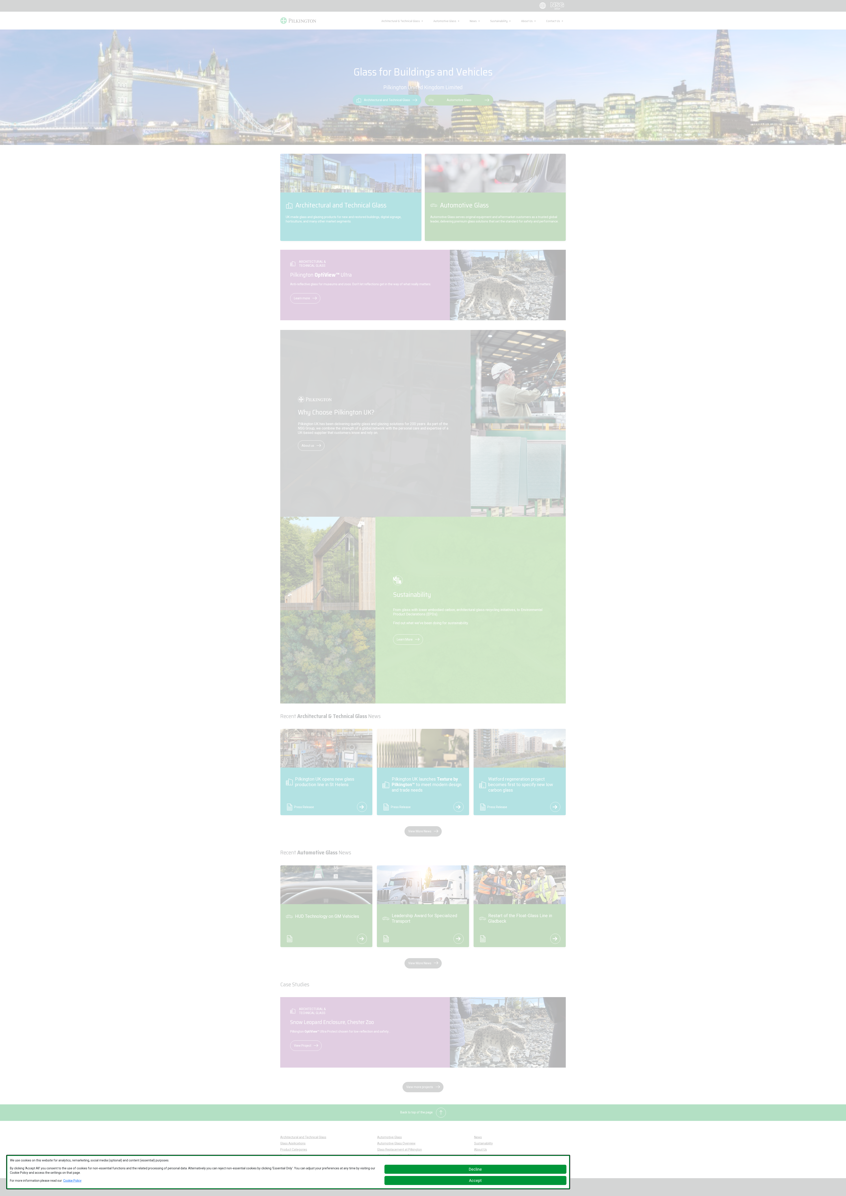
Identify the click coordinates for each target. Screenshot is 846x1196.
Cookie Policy (72, 1180)
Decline (475, 1169)
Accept (475, 1180)
